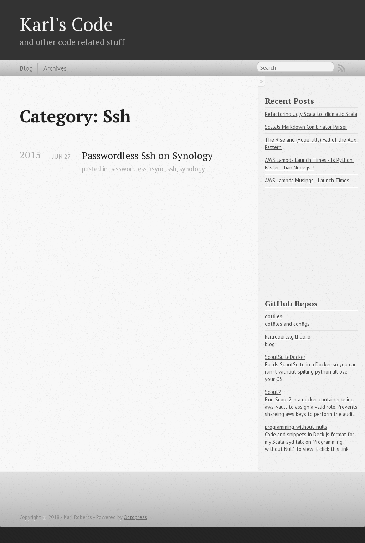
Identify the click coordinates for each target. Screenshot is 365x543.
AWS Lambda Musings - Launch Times (307, 180)
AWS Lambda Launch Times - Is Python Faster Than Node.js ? (309, 164)
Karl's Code (66, 23)
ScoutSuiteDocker (285, 357)
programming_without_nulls (296, 426)
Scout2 (273, 392)
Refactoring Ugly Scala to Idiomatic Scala (311, 114)
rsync (157, 168)
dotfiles (273, 316)
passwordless (128, 168)
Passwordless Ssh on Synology (147, 155)
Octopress (135, 517)
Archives (55, 68)
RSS (341, 68)
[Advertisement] (315, 239)
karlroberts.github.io (287, 336)
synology (192, 168)
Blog (26, 68)
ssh (171, 168)
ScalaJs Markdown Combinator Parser (306, 126)
